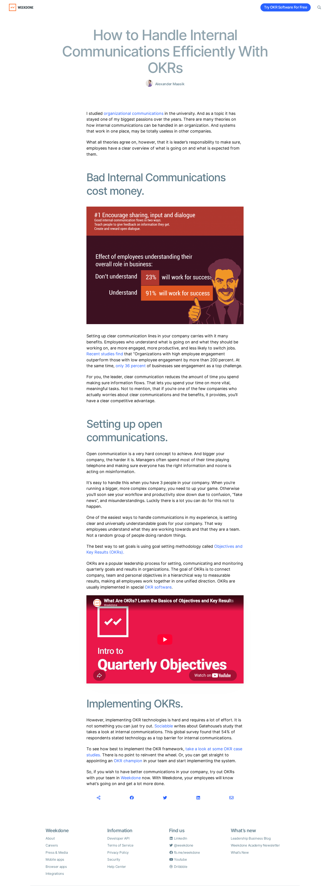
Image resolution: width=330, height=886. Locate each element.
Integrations (55, 873)
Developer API (118, 838)
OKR (149, 587)
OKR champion (128, 760)
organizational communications (133, 113)
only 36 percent (131, 365)
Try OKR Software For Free (285, 7)
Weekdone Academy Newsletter (255, 845)
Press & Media (57, 852)
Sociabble (163, 726)
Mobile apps (55, 859)
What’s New (240, 852)
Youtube (180, 859)
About (50, 838)
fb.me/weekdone (186, 852)
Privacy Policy (118, 852)
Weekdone (131, 777)
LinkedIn (180, 838)
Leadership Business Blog (251, 838)
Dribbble (180, 866)
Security (113, 859)
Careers (52, 845)
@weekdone (183, 845)
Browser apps (56, 866)
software (163, 587)
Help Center (116, 866)
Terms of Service (120, 845)
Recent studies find (104, 353)
